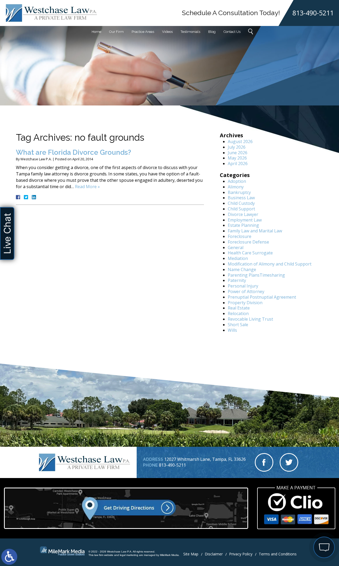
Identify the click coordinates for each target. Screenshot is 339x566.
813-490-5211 (313, 12)
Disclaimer (214, 553)
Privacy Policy (240, 553)
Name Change (242, 269)
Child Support (241, 209)
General (235, 247)
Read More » (87, 186)
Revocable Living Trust (250, 319)
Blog (212, 32)
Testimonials (190, 32)
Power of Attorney (246, 291)
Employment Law (245, 220)
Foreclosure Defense (248, 242)
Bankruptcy (239, 192)
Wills (232, 330)
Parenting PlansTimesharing (256, 275)
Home (96, 32)
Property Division (245, 303)
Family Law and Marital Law (255, 231)
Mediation (238, 258)
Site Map (190, 553)
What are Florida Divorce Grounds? (73, 152)
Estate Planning (243, 225)
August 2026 (240, 141)
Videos (167, 32)
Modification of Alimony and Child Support (269, 264)
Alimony (236, 187)
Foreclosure (239, 236)
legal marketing (129, 555)
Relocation (238, 313)
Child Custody (241, 203)
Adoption (237, 181)
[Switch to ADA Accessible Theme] (9, 557)
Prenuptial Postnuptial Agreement (262, 297)
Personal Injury (243, 286)
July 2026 (237, 147)
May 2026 (237, 158)
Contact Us (232, 32)
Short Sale (238, 325)
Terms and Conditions (278, 553)
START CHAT (299, 518)
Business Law (241, 198)
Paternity (237, 280)
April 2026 (238, 163)
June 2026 (237, 153)
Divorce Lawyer (243, 214)
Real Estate (239, 308)
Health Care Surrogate (250, 253)
